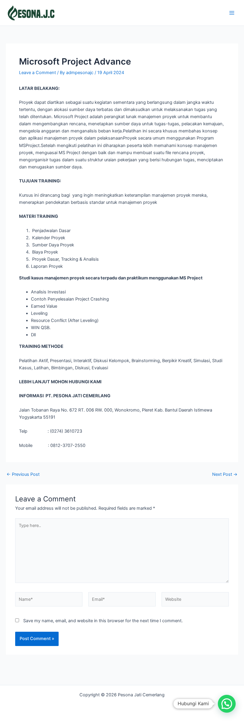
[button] (227, 704)
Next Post (224, 474)
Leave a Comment (37, 72)
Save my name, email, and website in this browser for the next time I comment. (103, 620)
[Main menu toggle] (232, 13)
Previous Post (23, 474)
